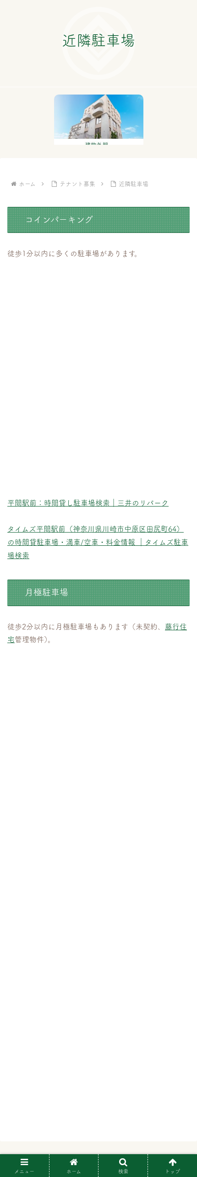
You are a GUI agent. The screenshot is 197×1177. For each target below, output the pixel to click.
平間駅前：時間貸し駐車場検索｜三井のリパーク (88, 503)
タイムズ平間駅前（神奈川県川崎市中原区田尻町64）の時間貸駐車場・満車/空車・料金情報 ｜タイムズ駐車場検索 (97, 542)
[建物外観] (98, 120)
